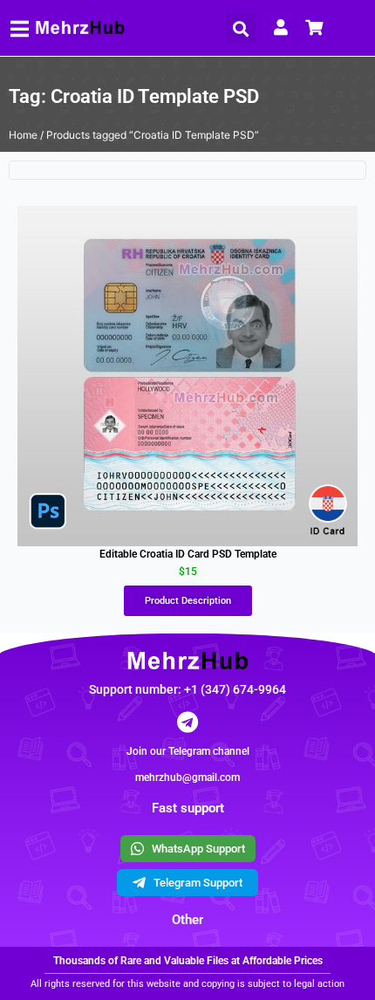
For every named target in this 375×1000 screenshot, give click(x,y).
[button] (241, 28)
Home (23, 134)
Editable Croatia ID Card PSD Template (187, 554)
